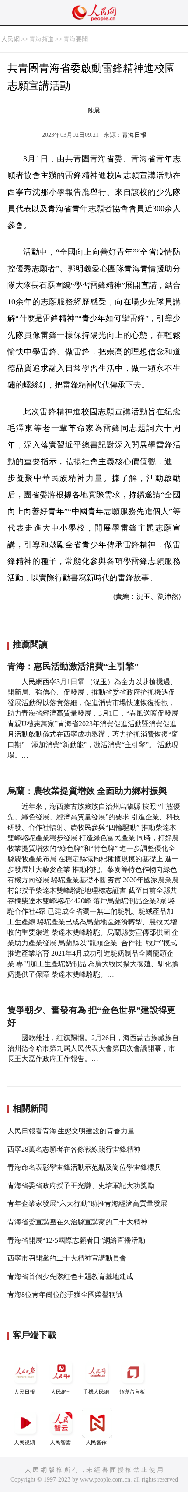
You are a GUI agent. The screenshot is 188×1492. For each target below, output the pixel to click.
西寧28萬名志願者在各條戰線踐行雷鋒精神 (73, 1149)
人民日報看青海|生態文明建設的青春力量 (71, 1131)
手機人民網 (96, 1392)
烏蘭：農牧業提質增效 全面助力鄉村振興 (87, 791)
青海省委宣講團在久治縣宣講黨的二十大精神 (77, 1222)
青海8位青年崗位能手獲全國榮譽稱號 (65, 1294)
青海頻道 (41, 39)
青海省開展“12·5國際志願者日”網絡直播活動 (76, 1240)
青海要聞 (75, 39)
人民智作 (96, 1443)
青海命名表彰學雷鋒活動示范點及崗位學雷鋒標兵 (84, 1167)
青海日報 (134, 135)
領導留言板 (132, 1392)
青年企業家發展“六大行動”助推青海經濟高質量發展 (87, 1203)
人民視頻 (24, 1443)
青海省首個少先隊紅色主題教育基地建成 (70, 1276)
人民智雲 (60, 1443)
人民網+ (60, 1392)
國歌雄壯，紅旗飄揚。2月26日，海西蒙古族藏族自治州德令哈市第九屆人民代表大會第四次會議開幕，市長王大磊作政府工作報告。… (93, 1048)
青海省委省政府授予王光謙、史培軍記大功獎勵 (80, 1185)
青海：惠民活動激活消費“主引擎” (73, 666)
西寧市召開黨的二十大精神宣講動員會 (66, 1258)
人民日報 (24, 1392)
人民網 (10, 39)
